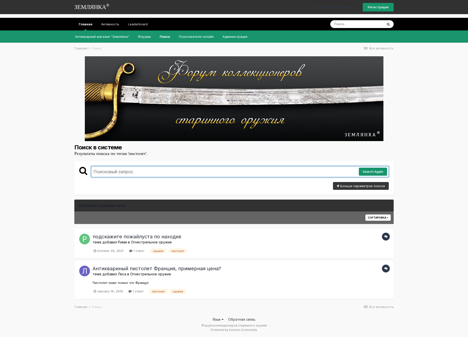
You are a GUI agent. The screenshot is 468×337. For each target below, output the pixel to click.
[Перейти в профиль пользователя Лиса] (84, 271)
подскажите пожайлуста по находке (137, 237)
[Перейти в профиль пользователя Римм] (84, 239)
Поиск (165, 37)
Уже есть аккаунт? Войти (334, 7)
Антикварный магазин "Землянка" (102, 37)
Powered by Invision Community (234, 330)
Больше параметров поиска (362, 186)
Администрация (235, 37)
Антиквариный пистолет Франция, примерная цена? (157, 268)
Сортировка (377, 217)
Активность (110, 24)
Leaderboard (138, 24)
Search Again (373, 171)
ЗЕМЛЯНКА (91, 6)
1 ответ (138, 251)
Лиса (122, 274)
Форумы (144, 37)
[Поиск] (388, 24)
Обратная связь (241, 319)
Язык (217, 319)
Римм (122, 242)
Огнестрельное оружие (151, 242)
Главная (85, 24)
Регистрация (378, 7)
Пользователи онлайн (196, 37)
